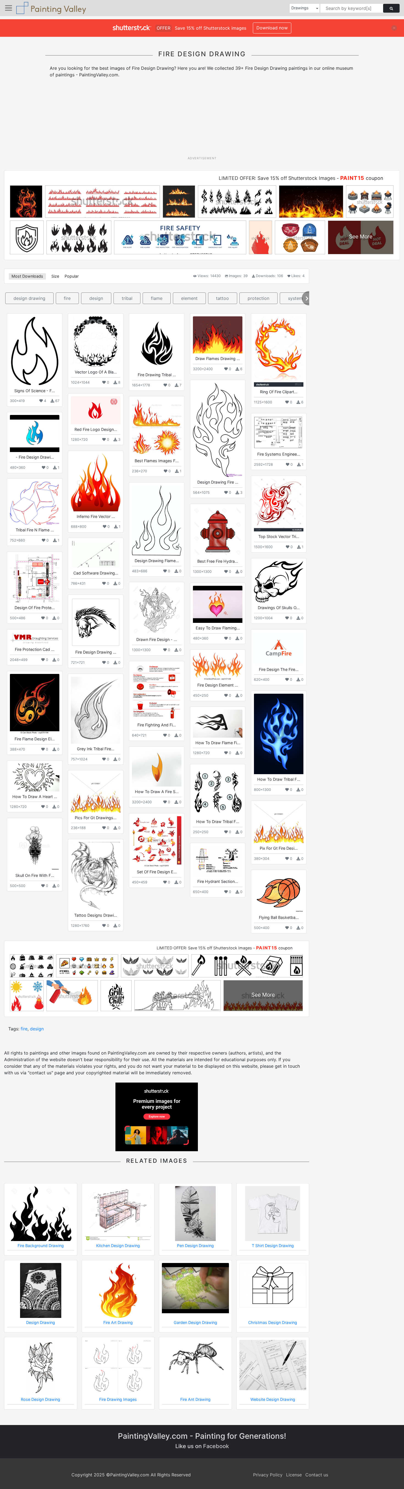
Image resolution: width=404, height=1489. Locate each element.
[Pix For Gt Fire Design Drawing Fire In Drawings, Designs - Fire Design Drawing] (278, 823)
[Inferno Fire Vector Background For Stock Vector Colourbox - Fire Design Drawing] (95, 482)
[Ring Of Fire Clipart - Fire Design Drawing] (278, 351)
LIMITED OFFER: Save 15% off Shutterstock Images (277, 178)
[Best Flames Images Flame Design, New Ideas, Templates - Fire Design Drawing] (156, 427)
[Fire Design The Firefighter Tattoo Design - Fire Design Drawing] (278, 648)
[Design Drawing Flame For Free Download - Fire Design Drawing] (156, 520)
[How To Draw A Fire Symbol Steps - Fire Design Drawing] (156, 768)
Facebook (216, 1446)
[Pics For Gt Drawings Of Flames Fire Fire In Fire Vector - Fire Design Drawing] (95, 792)
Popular (72, 276)
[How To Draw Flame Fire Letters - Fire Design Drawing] (217, 723)
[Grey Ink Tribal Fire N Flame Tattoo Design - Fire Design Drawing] (95, 710)
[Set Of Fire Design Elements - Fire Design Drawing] (156, 841)
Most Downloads (27, 276)
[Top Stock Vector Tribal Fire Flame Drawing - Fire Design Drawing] (278, 505)
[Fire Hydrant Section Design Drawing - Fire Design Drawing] (217, 861)
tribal (127, 298)
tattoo (222, 298)
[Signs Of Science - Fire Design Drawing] (34, 350)
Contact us (316, 1474)
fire (67, 298)
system (295, 298)
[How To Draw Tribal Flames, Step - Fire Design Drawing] (278, 734)
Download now (272, 27)
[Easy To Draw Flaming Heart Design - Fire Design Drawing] (217, 604)
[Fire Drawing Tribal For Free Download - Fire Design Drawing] (156, 342)
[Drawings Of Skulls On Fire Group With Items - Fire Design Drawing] (278, 582)
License (294, 1474)
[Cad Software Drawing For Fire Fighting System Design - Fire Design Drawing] (95, 554)
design (96, 298)
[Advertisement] (202, 119)
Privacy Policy (268, 1474)
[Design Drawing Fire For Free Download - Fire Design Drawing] (217, 430)
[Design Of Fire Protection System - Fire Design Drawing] (34, 578)
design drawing (29, 298)
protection (258, 298)
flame (156, 298)
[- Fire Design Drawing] (34, 433)
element (189, 298)
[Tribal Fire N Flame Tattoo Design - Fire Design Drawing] (34, 503)
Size (55, 276)
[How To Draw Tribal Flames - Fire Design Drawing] (217, 791)
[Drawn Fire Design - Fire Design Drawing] (156, 609)
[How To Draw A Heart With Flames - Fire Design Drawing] (34, 777)
